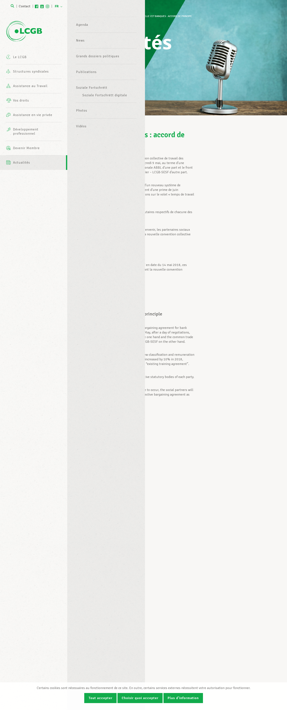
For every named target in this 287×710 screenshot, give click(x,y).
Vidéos (81, 126)
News (80, 40)
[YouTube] (42, 6)
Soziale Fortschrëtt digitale (104, 95)
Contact (24, 6)
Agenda (82, 25)
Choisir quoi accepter (140, 698)
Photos (81, 110)
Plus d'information (183, 698)
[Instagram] (47, 6)
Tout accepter (100, 698)
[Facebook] (36, 6)
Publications (86, 72)
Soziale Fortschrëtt (91, 88)
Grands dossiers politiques (97, 56)
